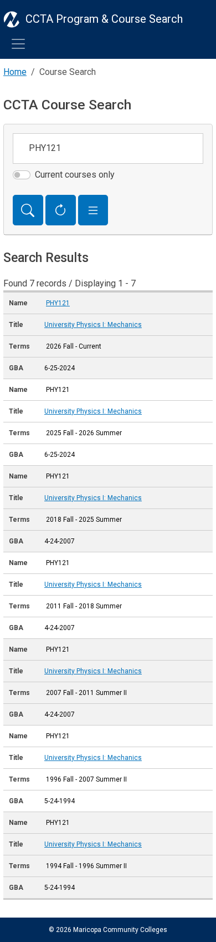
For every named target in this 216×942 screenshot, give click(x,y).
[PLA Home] (11, 19)
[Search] (28, 210)
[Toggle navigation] (18, 43)
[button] (93, 210)
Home (15, 72)
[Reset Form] (60, 210)
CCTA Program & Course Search (104, 19)
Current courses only (75, 174)
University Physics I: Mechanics (93, 325)
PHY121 (58, 303)
